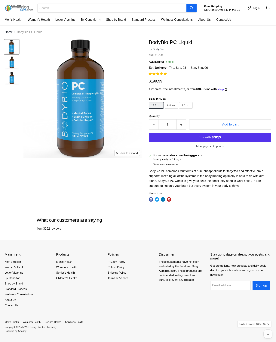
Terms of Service (118, 278)
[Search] (191, 8)
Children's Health (66, 278)
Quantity (154, 115)
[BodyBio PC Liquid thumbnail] (11, 46)
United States (252, 323)
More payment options (210, 146)
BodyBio (158, 49)
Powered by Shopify (15, 331)
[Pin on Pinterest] (169, 199)
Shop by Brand (116, 19)
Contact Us (223, 19)
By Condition (90, 19)
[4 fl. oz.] (186, 109)
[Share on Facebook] (151, 199)
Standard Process (143, 19)
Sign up (261, 285)
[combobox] (112, 8)
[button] (158, 74)
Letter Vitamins (65, 19)
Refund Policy (116, 267)
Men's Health (13, 19)
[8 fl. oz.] (172, 109)
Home (9, 32)
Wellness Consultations (177, 19)
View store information (165, 164)
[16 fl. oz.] (157, 109)
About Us (204, 19)
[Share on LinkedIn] (163, 199)
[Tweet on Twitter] (157, 199)
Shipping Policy (117, 272)
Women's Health (39, 19)
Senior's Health (65, 272)
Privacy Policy (116, 261)
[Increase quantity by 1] (181, 124)
